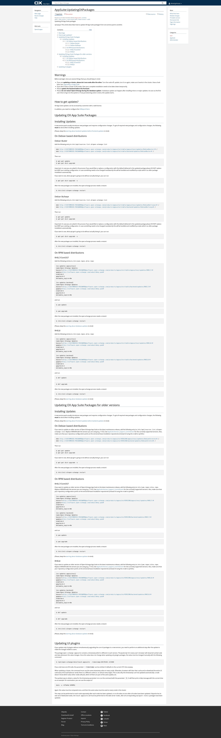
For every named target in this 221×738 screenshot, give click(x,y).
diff (56, 19)
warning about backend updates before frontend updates (85, 131)
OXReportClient (85, 109)
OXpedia (64, 712)
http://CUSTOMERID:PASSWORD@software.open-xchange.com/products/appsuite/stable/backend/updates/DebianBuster (105, 151)
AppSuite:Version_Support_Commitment (121, 432)
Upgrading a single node (71, 84)
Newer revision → (82, 19)
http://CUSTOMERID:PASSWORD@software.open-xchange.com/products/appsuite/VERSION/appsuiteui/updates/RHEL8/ (108, 578)
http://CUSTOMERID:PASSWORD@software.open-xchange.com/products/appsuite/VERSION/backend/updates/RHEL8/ (106, 594)
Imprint (83, 718)
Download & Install (67, 715)
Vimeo (105, 722)
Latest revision (71, 19)
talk (80, 17)
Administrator (174, 40)
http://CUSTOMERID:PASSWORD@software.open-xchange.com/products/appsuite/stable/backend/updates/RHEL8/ (106, 360)
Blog (62, 725)
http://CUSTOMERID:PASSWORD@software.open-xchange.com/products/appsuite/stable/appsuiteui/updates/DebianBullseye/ (108, 205)
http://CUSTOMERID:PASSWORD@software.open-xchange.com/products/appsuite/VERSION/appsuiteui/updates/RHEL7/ (108, 500)
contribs (84, 17)
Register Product (66, 718)
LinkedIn (106, 719)
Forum (63, 722)
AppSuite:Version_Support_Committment (110, 489)
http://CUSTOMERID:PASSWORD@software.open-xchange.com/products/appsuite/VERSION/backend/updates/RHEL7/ (106, 517)
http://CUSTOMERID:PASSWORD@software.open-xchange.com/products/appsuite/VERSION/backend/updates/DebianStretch (106, 441)
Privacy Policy (85, 722)
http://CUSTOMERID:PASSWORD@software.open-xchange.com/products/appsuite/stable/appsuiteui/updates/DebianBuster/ (107, 149)
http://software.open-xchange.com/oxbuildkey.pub (82, 272)
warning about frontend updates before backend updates (85, 421)
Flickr (105, 726)
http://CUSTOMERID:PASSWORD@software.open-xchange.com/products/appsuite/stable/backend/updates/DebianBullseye (106, 207)
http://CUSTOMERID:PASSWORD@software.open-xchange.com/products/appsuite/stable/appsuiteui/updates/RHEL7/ (107, 270)
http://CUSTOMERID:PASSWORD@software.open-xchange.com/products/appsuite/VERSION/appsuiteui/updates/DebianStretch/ (108, 439)
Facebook (106, 715)
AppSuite (172, 38)
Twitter (105, 712)
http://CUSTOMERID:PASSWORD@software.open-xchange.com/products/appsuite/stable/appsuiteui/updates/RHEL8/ (107, 343)
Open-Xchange (42, 2)
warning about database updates (77, 326)
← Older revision (61, 19)
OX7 (171, 36)
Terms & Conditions (87, 725)
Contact (83, 712)
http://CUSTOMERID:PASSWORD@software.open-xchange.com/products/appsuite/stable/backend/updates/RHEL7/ (106, 287)
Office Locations (86, 715)
